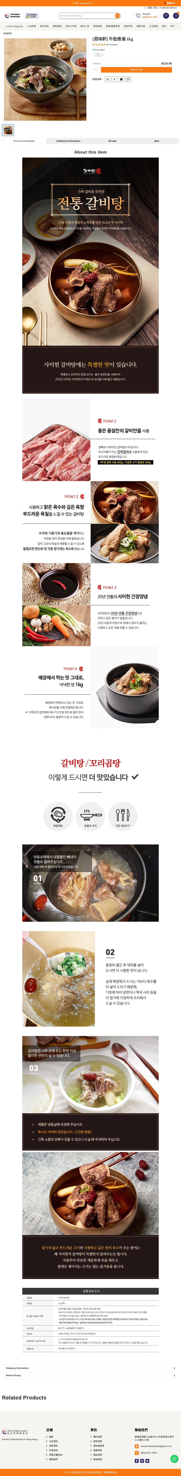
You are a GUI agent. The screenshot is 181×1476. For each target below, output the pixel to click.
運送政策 (97, 1455)
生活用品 (153, 26)
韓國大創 (141, 26)
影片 (173, 26)
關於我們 (97, 1437)
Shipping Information (17, 1368)
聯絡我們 (53, 1459)
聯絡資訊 (97, 1459)
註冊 (150, 8)
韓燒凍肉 (97, 26)
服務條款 (97, 1450)
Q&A (156, 141)
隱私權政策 (98, 1446)
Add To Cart (137, 70)
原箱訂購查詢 (55, 1455)
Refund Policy (13, 1375)
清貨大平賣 (70, 26)
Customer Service (168, 8)
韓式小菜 (84, 26)
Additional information (68, 141)
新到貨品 (44, 26)
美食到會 (128, 26)
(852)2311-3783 (150, 17)
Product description (24, 141)
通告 (51, 1437)
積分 (164, 26)
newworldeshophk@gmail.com (156, 1446)
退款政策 (97, 1441)
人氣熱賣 (31, 26)
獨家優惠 (57, 26)
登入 (156, 8)
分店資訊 (53, 1441)
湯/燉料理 (7, 33)
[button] (99, 44)
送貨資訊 (53, 1446)
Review (112, 141)
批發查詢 (53, 1450)
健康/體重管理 (113, 26)
